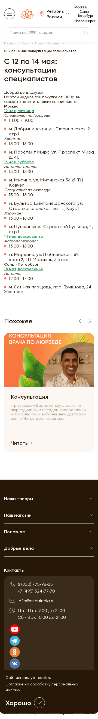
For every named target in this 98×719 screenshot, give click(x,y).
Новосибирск (85, 21)
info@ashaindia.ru (36, 600)
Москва (80, 7)
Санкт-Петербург (84, 13)
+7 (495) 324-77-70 (36, 591)
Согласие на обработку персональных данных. (41, 687)
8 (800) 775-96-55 (35, 584)
